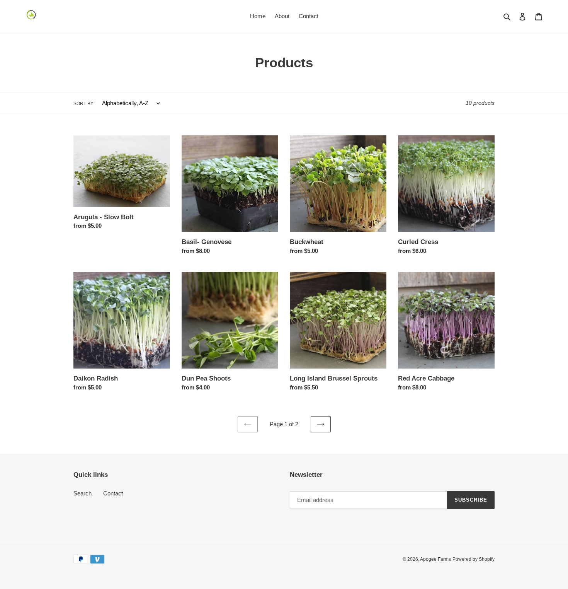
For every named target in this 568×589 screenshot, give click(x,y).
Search (82, 493)
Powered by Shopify (473, 559)
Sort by (83, 103)
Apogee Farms (435, 559)
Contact (113, 493)
